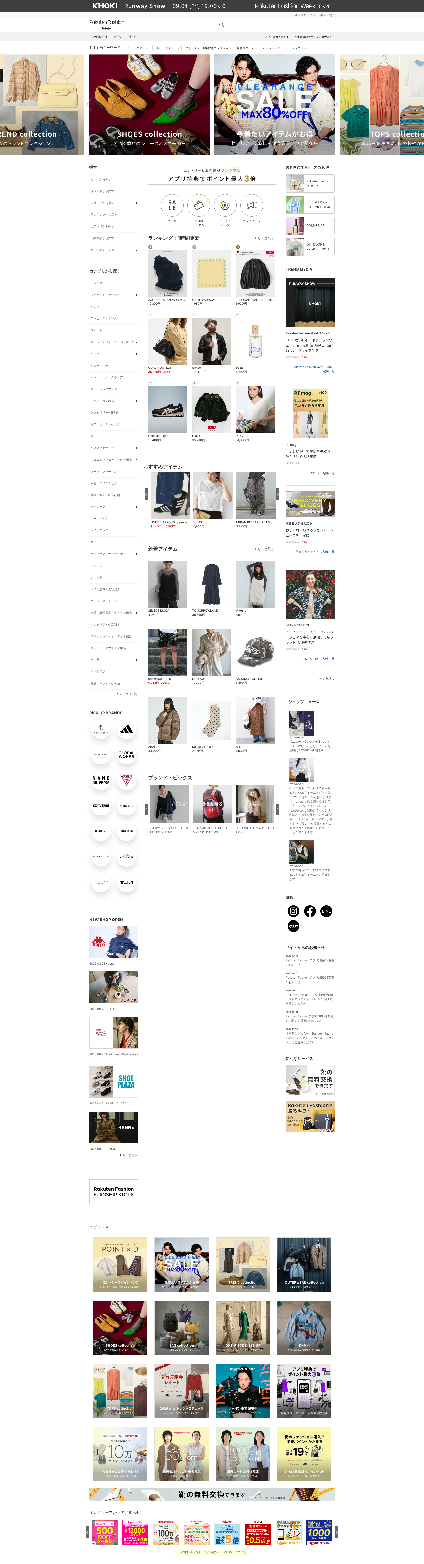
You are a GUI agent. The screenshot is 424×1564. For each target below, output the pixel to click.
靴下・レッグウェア (104, 389)
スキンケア (98, 507)
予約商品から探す (102, 238)
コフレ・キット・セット (107, 601)
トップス (96, 283)
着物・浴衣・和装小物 (105, 495)
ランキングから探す (104, 214)
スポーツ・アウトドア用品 (108, 648)
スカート (96, 330)
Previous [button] (89, 104)
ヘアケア (96, 565)
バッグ (95, 353)
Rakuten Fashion (127, 25)
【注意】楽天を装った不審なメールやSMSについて (212, 1552)
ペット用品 (98, 671)
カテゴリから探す (102, 226)
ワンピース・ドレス (104, 318)
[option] (149, 104)
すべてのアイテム (102, 250)
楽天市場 (326, 15)
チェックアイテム (139, 48)
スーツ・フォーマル (104, 471)
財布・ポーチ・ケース (105, 424)
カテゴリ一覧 (128, 694)
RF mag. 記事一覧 (323, 473)
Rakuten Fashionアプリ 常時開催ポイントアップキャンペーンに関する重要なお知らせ (309, 999)
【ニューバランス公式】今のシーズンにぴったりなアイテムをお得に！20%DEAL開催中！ (310, 746)
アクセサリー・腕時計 (105, 412)
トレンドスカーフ (168, 48)
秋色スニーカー (247, 48)
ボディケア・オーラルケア (108, 554)
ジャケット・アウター (105, 295)
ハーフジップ (271, 48)
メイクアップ (99, 530)
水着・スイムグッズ (104, 483)
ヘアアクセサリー (102, 448)
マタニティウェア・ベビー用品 (111, 459)
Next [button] (334, 104)
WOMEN (100, 37)
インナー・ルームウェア (107, 377)
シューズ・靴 (99, 365)
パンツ (95, 306)
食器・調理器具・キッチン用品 (111, 613)
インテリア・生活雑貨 (105, 624)
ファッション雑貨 (102, 401)
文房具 (95, 660)
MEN (117, 37)
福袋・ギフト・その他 (105, 683)
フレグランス (99, 577)
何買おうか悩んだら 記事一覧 (315, 552)
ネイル (95, 542)
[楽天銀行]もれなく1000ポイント (268, 15)
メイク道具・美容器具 (105, 589)
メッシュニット (296, 48)
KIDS (132, 37)
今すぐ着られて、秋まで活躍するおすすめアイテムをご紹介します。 (310, 874)
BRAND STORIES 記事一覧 (317, 659)
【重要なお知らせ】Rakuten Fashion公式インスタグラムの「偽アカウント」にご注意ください (310, 1038)
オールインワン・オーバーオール (113, 342)
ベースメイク (99, 518)
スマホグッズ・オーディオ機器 (111, 636)
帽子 (93, 436)
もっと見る (129, 1155)
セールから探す (101, 179)
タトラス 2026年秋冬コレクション (208, 48)
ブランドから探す (102, 191)
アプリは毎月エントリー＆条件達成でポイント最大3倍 (298, 37)
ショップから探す (102, 203)
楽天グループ (303, 15)
